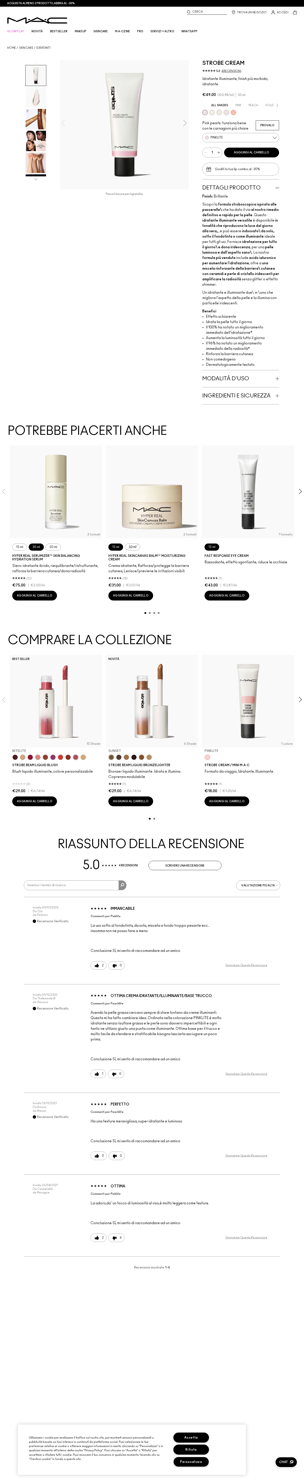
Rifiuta (191, 1449)
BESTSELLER (59, 31)
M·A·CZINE (122, 31)
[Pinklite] (205, 112)
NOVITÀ (37, 31)
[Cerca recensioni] (122, 885)
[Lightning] (83, 757)
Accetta (191, 1437)
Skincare (26, 48)
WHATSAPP (189, 31)
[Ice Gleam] (38, 757)
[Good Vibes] (30, 757)
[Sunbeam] (134, 757)
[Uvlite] (226, 112)
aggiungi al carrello (251, 152)
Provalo (267, 125)
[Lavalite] (45, 757)
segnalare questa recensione (246, 965)
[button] (286, 1462)
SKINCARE (100, 31)
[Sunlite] (149, 757)
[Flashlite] (126, 757)
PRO (140, 31)
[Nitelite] (76, 757)
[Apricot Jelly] (60, 757)
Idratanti (43, 48)
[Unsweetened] (68, 757)
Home (11, 48)
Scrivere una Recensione (185, 865)
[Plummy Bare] (15, 757)
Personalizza (191, 1462)
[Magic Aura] (53, 757)
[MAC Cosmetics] (37, 20)
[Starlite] (23, 757)
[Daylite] (119, 757)
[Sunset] (111, 757)
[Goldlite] (212, 112)
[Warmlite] (141, 757)
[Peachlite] (233, 112)
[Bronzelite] (219, 112)
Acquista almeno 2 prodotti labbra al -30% (41, 3)
